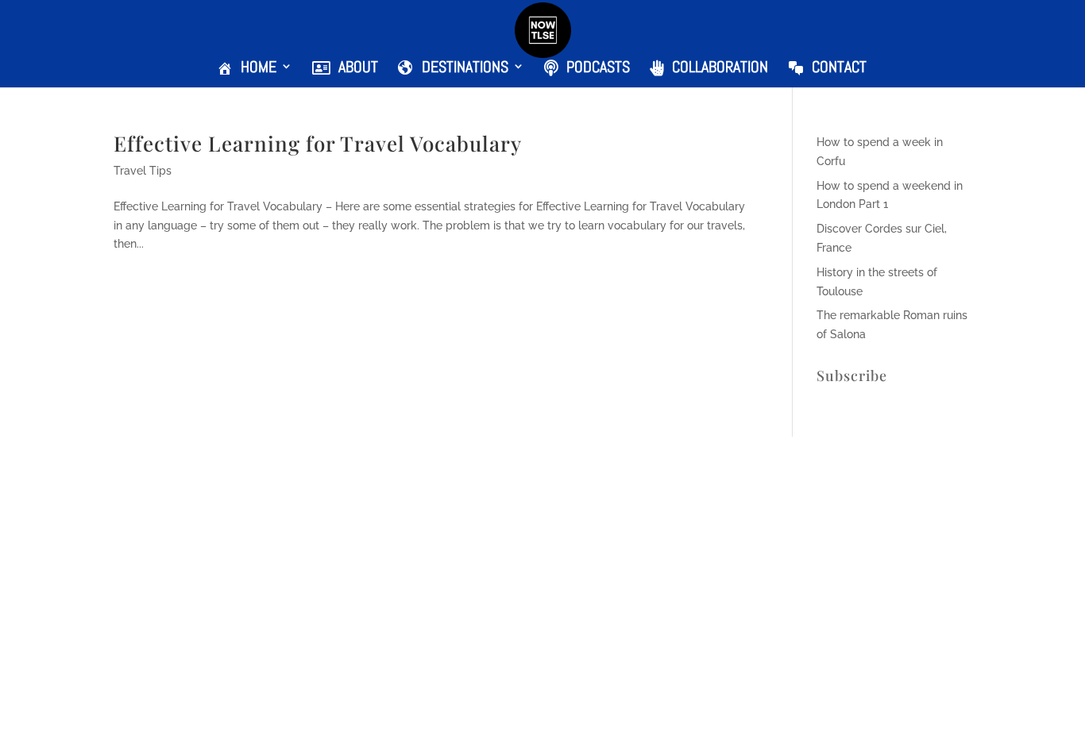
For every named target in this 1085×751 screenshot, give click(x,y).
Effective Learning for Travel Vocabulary (318, 143)
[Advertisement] (476, 633)
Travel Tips (143, 170)
